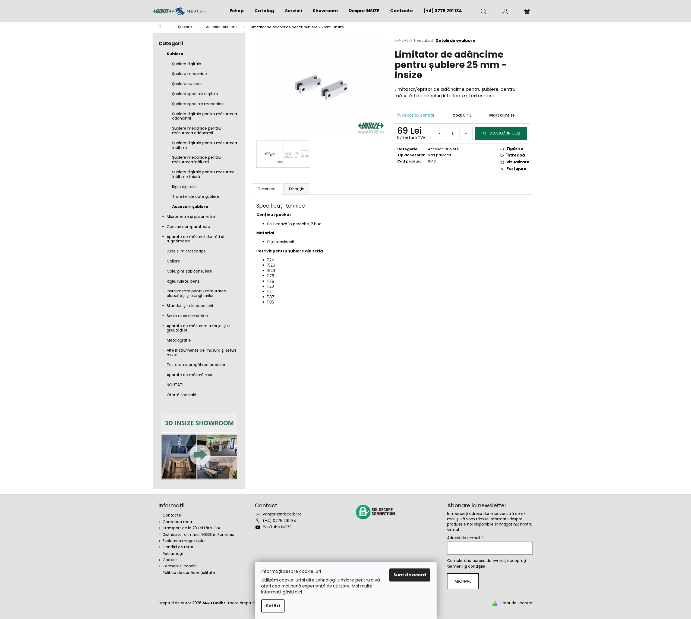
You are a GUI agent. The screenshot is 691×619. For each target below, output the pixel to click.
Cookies (170, 559)
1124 (270, 260)
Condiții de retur (178, 547)
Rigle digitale (184, 186)
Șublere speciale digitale (195, 93)
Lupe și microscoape (186, 251)
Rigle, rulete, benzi (183, 281)
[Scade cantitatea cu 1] (439, 133)
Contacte (172, 515)
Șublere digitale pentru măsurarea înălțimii (204, 145)
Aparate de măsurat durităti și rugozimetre (195, 239)
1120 (270, 286)
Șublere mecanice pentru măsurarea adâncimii (196, 131)
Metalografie (179, 340)
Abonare (463, 581)
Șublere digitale (186, 64)
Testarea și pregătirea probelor (196, 364)
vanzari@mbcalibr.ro (282, 514)
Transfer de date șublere (195, 196)
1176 (270, 276)
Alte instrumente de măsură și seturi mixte (201, 353)
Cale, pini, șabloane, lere (189, 271)
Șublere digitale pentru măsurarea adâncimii (204, 116)
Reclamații (173, 553)
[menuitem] (236, 11)
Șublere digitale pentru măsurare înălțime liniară (203, 174)
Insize (509, 115)
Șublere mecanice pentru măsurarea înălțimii (196, 160)
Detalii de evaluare (455, 40)
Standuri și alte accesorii (190, 305)
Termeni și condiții (180, 566)
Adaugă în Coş (505, 133)
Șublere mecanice (189, 73)
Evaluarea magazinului (184, 540)
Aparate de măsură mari (190, 374)
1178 (270, 281)
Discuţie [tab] (296, 189)
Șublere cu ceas (187, 83)
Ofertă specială (181, 395)
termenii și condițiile (466, 566)
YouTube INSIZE (277, 527)
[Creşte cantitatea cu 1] (465, 133)
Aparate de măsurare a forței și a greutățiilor (198, 328)
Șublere (175, 54)
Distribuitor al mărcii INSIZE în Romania (198, 534)
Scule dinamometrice (187, 315)
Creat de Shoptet (516, 603)
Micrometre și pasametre (191, 216)
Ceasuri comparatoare (188, 226)
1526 (271, 265)
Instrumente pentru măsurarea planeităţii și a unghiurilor (196, 293)
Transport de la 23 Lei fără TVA (191, 528)
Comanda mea (177, 521)
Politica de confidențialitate (189, 572)
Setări (273, 606)
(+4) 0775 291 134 (279, 520)
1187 (270, 297)
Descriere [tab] (267, 189)
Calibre (173, 261)
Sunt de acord (409, 575)
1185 (270, 302)
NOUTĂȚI (175, 384)
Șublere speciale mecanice (198, 104)
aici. (299, 592)
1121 (270, 291)
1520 (271, 270)
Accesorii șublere (190, 206)
